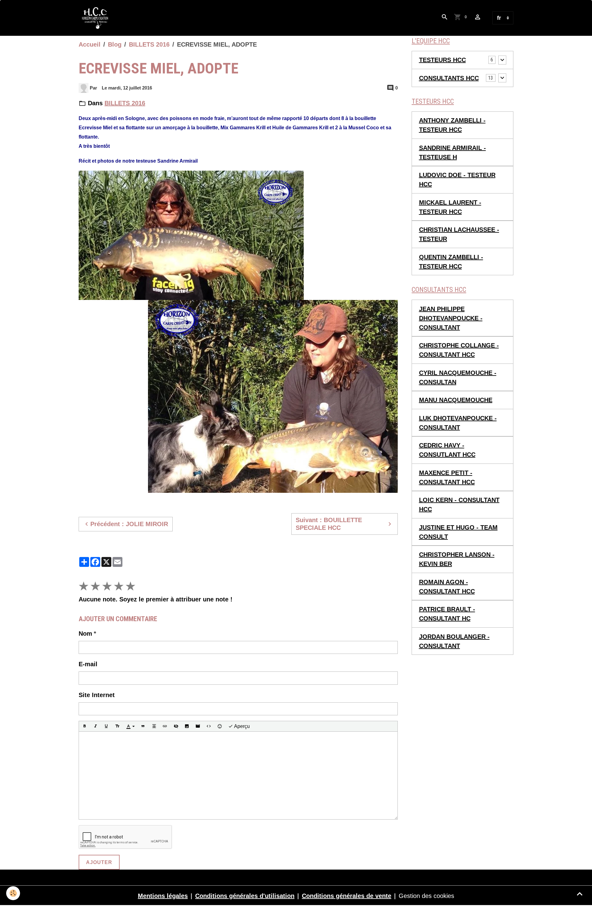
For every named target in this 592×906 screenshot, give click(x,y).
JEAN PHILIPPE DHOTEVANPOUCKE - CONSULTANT (451, 318)
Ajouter (99, 862)
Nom (85, 633)
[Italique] (95, 726)
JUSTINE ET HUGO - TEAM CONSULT (458, 532)
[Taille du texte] (117, 726)
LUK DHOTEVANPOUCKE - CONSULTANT (458, 423)
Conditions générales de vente (346, 895)
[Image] (186, 726)
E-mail (88, 664)
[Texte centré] (154, 726)
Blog (114, 44)
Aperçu (241, 726)
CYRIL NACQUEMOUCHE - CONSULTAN (457, 377)
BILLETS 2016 (149, 44)
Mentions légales (163, 895)
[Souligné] (106, 726)
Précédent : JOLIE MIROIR (129, 524)
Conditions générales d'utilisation (244, 895)
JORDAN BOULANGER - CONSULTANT (454, 641)
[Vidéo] (198, 726)
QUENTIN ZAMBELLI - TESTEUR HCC (451, 262)
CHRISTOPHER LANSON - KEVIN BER (457, 559)
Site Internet (97, 695)
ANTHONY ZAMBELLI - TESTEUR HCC (452, 125)
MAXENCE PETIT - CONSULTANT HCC (447, 477)
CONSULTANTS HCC (449, 78)
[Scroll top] (579, 893)
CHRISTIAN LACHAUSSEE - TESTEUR (459, 234)
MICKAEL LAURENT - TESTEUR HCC (450, 207)
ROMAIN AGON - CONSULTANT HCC (447, 587)
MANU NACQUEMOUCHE (455, 400)
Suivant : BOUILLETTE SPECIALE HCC (329, 524)
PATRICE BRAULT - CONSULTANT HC (447, 614)
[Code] (208, 726)
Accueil (90, 44)
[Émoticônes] (219, 726)
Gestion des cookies (426, 895)
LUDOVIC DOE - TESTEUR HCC (457, 180)
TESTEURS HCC (442, 59)
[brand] (97, 18)
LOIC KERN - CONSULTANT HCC (459, 505)
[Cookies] (13, 893)
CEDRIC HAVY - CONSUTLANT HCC (447, 450)
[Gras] (84, 726)
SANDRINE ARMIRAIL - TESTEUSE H (452, 152)
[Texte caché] (176, 726)
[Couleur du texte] (130, 726)
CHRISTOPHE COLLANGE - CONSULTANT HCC (459, 350)
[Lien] (165, 726)
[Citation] (143, 726)
